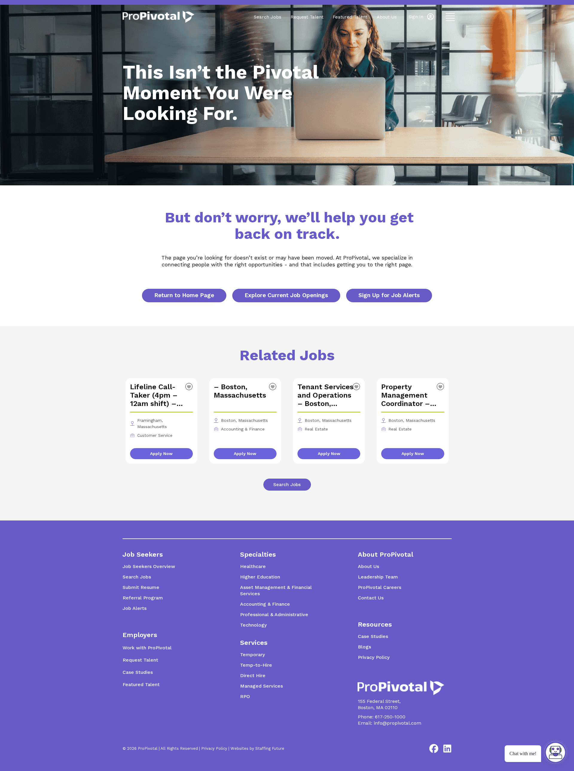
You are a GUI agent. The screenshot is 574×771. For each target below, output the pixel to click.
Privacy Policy (214, 748)
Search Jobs (267, 17)
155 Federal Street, (379, 701)
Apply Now (161, 453)
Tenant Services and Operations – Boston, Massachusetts (325, 395)
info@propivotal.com (397, 723)
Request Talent (307, 17)
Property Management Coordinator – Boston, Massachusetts (407, 395)
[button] (421, 16)
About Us (387, 17)
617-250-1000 (390, 717)
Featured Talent (350, 17)
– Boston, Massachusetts (240, 391)
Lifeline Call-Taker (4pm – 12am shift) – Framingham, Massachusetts (156, 395)
